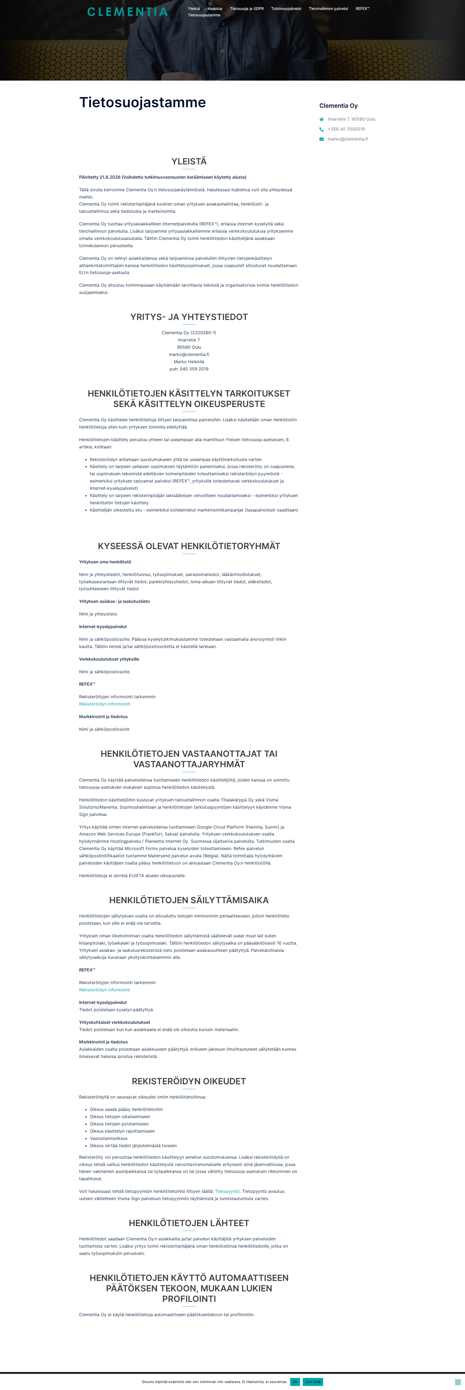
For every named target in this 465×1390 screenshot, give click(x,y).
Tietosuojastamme (204, 15)
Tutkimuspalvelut (286, 8)
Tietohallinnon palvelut (328, 8)
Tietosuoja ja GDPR (247, 8)
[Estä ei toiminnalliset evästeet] (458, 1382)
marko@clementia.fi (348, 139)
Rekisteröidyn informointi (104, 704)
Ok (295, 1382)
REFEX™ (362, 8)
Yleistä (194, 8)
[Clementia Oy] (127, 11)
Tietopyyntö (227, 1191)
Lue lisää (312, 1382)
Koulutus (215, 8)
